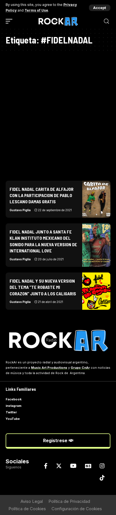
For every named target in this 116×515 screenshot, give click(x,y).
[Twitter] (59, 466)
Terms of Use (36, 10)
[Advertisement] (58, 114)
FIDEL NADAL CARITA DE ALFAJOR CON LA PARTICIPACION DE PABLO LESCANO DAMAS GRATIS (41, 195)
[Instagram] (102, 466)
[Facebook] (46, 466)
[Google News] (88, 466)
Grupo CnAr (80, 368)
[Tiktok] (102, 478)
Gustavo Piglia (20, 210)
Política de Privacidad (69, 501)
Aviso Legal (32, 501)
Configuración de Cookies (77, 508)
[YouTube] (73, 466)
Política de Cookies (27, 508)
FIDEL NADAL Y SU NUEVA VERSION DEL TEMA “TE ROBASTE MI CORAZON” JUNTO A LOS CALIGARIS (43, 287)
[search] (106, 21)
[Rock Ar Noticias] (58, 21)
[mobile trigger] (10, 21)
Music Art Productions (49, 368)
